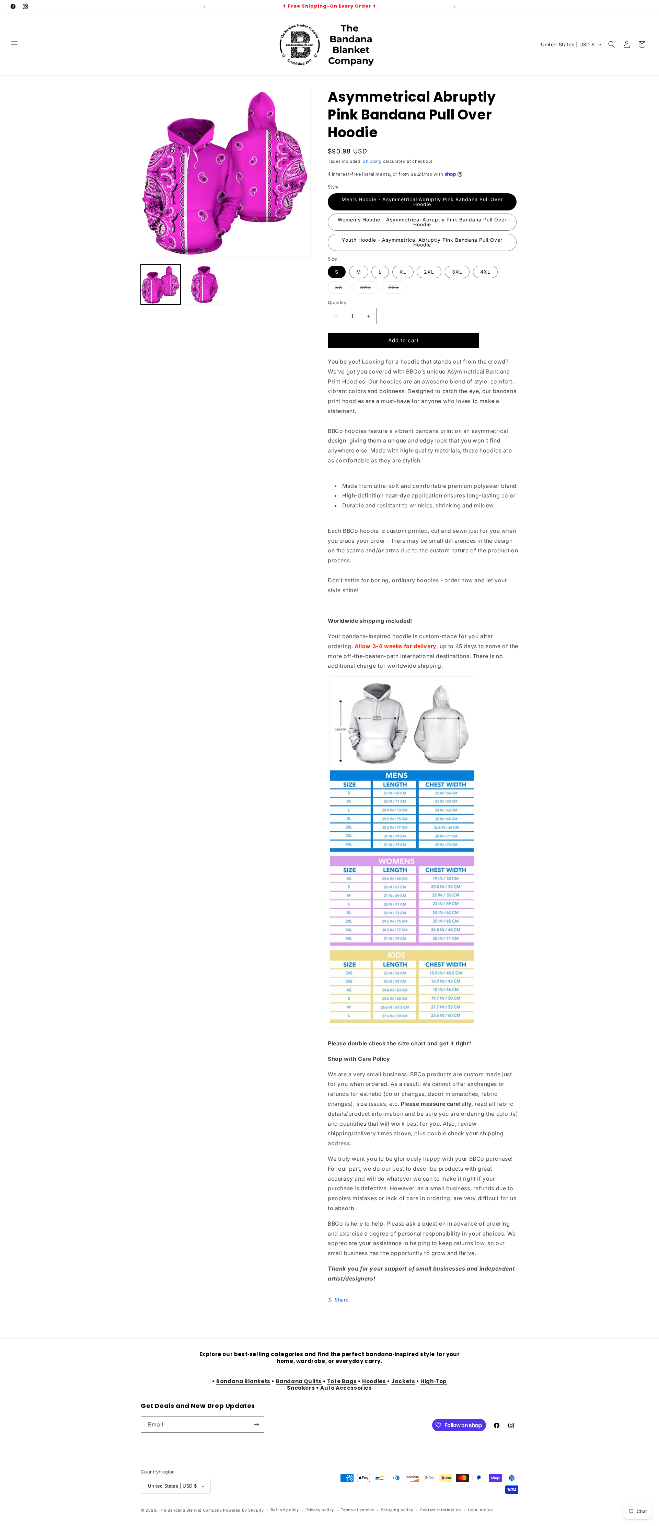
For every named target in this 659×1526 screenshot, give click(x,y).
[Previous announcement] (204, 6)
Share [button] (342, 1300)
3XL (457, 272)
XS (342, 289)
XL (403, 272)
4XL (485, 272)
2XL (429, 272)
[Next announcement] (454, 6)
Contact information (440, 1510)
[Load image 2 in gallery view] (204, 285)
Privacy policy (319, 1510)
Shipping (372, 161)
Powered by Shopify (243, 1510)
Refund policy (285, 1510)
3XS (369, 289)
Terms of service (357, 1510)
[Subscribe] (256, 1424)
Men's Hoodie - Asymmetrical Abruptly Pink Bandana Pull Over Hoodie (422, 201)
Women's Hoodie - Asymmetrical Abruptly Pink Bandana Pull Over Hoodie (422, 222)
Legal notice (480, 1510)
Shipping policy (397, 1510)
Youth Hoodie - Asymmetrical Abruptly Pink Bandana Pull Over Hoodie (422, 242)
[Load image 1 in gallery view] (161, 285)
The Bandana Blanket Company (190, 1510)
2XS (397, 289)
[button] (14, 44)
